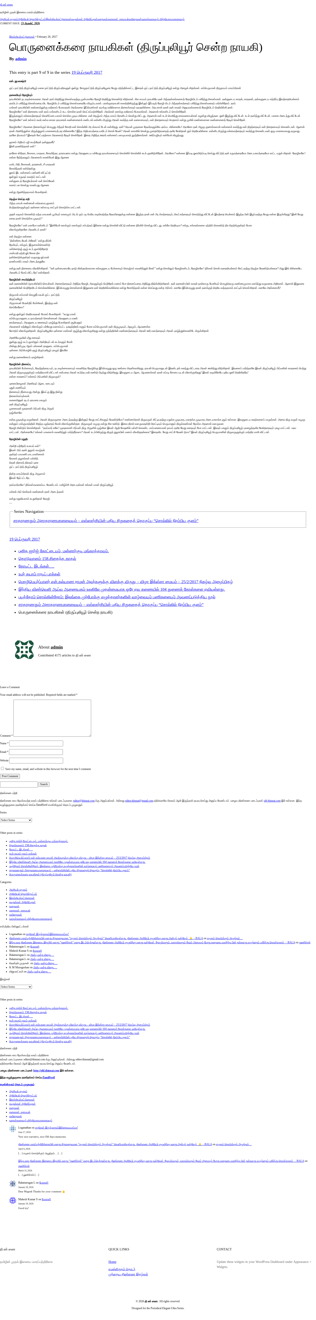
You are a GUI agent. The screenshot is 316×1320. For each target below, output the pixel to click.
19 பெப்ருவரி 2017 (86, 72)
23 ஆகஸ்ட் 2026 (30, 23)
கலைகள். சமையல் (118, 19)
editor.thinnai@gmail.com (139, 800)
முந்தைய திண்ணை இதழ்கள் (128, 1274)
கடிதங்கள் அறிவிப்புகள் (84, 19)
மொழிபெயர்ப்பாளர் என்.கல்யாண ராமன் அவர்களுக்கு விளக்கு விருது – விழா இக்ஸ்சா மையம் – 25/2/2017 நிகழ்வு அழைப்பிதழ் (126, 581)
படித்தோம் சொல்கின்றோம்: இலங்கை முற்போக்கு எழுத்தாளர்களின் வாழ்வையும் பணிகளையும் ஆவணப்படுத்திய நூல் (117, 597)
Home (112, 1262)
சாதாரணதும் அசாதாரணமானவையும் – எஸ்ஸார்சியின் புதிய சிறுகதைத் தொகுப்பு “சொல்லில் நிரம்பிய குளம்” (105, 520)
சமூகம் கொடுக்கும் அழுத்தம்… (225, 938)
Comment (6, 735)
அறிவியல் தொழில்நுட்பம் (32, 19)
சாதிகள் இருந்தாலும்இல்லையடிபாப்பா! (47, 934)
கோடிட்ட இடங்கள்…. (36, 566)
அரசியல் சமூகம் (9, 19)
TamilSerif (49, 1077)
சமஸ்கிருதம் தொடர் (121, 1269)
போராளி (34, 946)
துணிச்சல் (304, 942)
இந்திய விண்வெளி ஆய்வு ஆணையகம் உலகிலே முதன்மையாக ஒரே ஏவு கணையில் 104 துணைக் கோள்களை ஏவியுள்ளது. (122, 589)
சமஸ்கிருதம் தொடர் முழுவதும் (17, 1084)
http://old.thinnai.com (46, 1070)
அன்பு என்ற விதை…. (42, 955)
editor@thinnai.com (84, 800)
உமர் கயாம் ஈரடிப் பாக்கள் (39, 574)
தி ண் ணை (6, 4)
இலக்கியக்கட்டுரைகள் (58, 19)
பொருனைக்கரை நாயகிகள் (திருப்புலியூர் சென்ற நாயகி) (40, 874)
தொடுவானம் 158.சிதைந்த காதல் (47, 558)
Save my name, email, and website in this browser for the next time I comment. (48, 769)
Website (4, 760)
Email (4, 752)
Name (4, 743)
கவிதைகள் (135, 19)
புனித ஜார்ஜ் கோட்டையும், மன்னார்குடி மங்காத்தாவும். (64, 551)
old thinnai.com (272, 800)
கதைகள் (103, 19)
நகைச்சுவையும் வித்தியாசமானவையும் (163, 19)
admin (21, 58)
